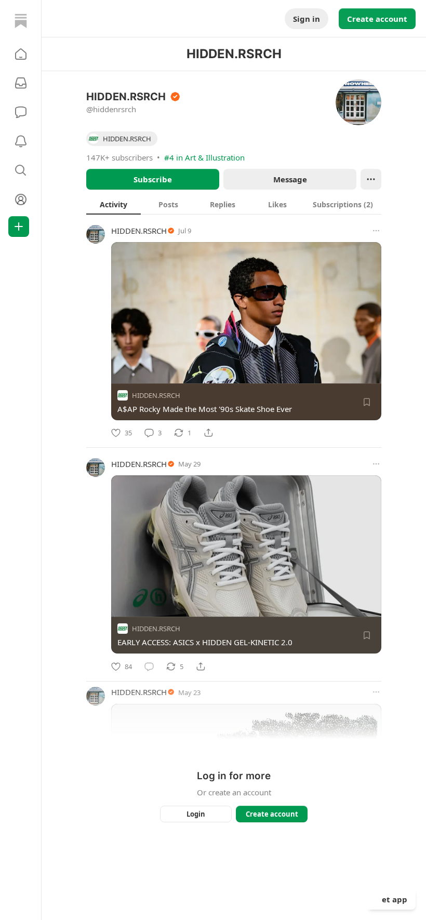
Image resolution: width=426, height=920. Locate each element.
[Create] (18, 226)
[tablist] (233, 204)
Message (290, 179)
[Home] (20, 20)
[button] (20, 54)
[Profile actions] (371, 179)
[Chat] (20, 112)
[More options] (376, 230)
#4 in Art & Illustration (204, 157)
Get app (391, 899)
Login (196, 814)
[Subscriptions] (20, 83)
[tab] (113, 204)
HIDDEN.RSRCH (139, 230)
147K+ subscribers (119, 157)
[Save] (366, 402)
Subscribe (153, 179)
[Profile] (20, 199)
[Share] (208, 432)
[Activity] (20, 141)
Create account (377, 19)
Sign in (306, 19)
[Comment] (149, 666)
